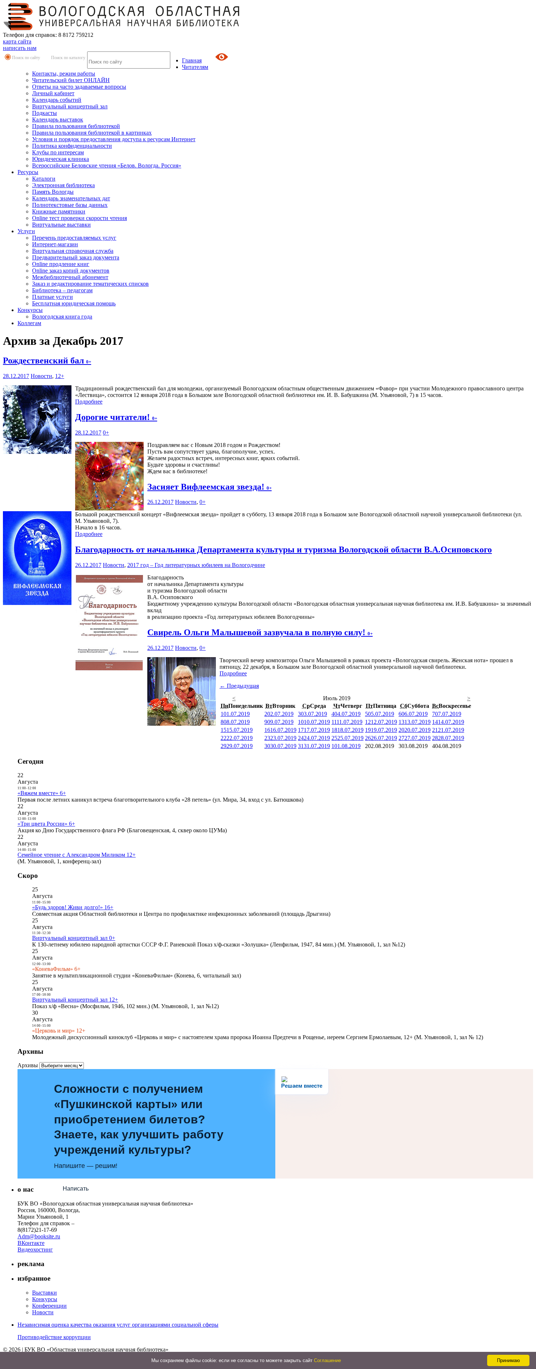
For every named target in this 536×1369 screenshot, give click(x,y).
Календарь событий (56, 100)
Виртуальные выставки (61, 224)
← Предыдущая (239, 686)
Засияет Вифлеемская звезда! (209, 486)
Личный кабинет (53, 93)
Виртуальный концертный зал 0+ (73, 938)
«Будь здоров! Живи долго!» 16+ (72, 907)
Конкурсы (30, 310)
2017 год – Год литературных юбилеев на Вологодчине (196, 565)
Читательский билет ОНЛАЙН (71, 80)
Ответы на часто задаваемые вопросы (79, 87)
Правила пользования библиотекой (76, 126)
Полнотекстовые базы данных (70, 205)
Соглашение (327, 1360)
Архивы (28, 1065)
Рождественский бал (47, 360)
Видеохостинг (35, 1249)
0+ (106, 432)
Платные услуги (52, 297)
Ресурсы (28, 172)
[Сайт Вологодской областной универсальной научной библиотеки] (122, 28)
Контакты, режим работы (63, 73)
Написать (76, 1188)
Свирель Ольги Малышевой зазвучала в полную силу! (260, 632)
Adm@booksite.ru (39, 1236)
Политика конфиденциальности (72, 146)
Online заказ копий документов (70, 270)
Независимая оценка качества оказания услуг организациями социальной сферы (118, 1325)
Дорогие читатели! (116, 417)
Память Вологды (53, 192)
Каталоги (43, 179)
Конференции (49, 1306)
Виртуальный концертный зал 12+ (75, 999)
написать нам (19, 48)
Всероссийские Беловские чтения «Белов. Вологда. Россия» (106, 165)
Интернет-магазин (55, 244)
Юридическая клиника (60, 159)
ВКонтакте (31, 1243)
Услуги (26, 231)
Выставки (44, 1292)
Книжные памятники (58, 211)
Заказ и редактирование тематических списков (90, 284)
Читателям (195, 67)
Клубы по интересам (58, 152)
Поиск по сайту (26, 57)
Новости (41, 376)
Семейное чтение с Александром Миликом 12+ (77, 855)
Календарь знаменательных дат (71, 198)
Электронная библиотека (63, 185)
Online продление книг (60, 264)
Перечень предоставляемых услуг (74, 238)
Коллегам (29, 323)
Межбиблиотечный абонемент (70, 277)
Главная (192, 60)
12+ (59, 376)
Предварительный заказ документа (75, 257)
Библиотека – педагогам (62, 290)
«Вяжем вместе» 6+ (42, 793)
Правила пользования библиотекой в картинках (92, 133)
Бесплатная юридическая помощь (74, 303)
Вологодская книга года (62, 316)
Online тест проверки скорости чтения (79, 218)
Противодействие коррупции (54, 1337)
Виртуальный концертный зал (70, 106)
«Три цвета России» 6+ (46, 824)
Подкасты (44, 113)
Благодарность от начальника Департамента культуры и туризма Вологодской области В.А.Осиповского (283, 549)
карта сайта (17, 41)
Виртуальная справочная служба (72, 251)
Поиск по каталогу (68, 57)
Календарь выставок (57, 119)
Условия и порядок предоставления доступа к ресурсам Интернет (113, 139)
